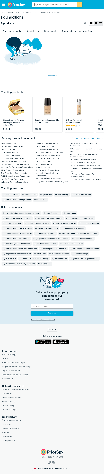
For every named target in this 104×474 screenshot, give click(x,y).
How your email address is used (43, 320)
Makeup (26, 12)
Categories (7, 436)
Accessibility (8, 378)
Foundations (43, 12)
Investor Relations (10, 428)
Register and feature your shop (16, 366)
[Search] (79, 4)
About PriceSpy (9, 354)
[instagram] (49, 462)
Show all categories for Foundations (87, 138)
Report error (52, 76)
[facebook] (53, 462)
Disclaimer (7, 393)
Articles (5, 432)
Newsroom (7, 424)
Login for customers (11, 370)
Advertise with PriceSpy (13, 362)
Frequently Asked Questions (15, 374)
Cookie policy (8, 405)
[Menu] (3, 5)
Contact (5, 358)
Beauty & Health (14, 12)
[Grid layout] (91, 23)
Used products (8, 440)
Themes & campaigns (12, 420)
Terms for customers (11, 397)
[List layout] (96, 23)
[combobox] (54, 4)
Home (3, 12)
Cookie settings (9, 409)
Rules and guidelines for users (15, 389)
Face (34, 12)
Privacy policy (8, 401)
